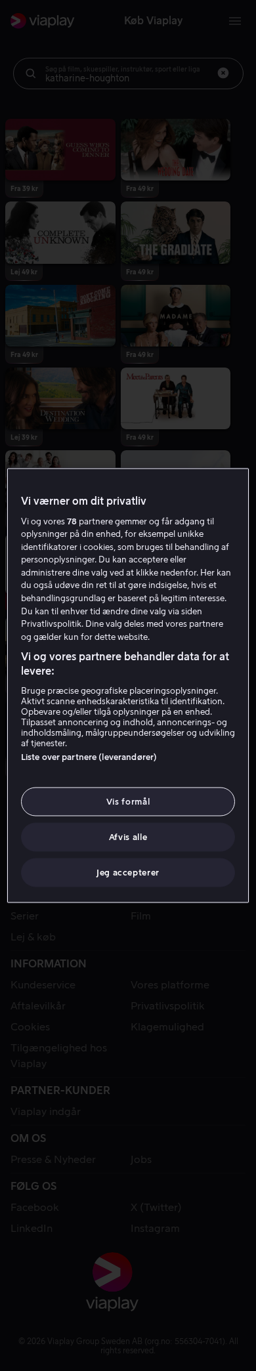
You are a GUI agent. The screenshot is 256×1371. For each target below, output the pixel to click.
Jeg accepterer (128, 872)
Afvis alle (128, 837)
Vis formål (128, 801)
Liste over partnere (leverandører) (89, 756)
